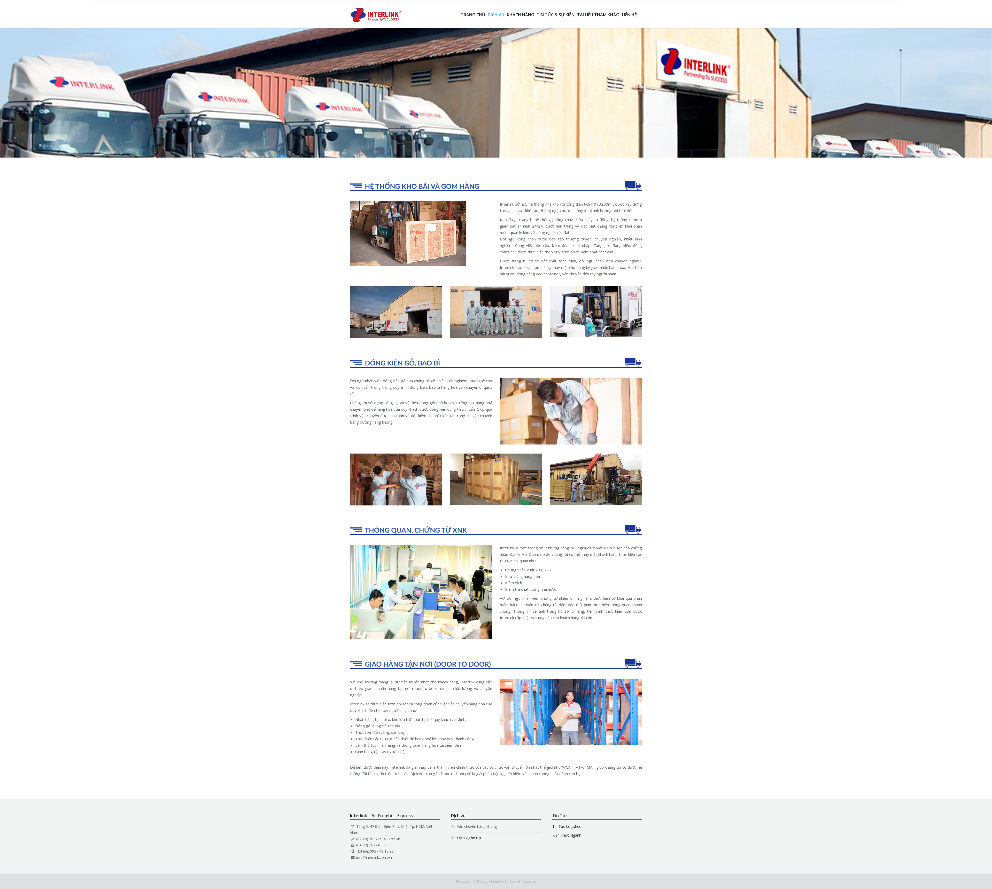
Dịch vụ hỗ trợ (469, 837)
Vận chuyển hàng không (477, 826)
